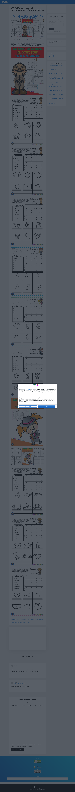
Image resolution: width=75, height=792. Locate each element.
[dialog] (37, 396)
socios (29, 389)
